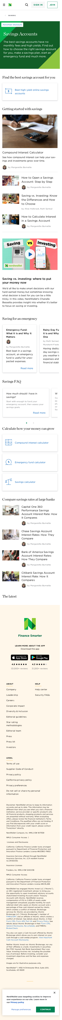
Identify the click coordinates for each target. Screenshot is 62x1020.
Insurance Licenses (14, 865)
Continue (45, 1009)
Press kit (10, 741)
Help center (41, 689)
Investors (11, 747)
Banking (12, 15)
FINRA (9, 916)
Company (11, 689)
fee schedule (29, 926)
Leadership (12, 695)
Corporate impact (15, 706)
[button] (30, 254)
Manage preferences (21, 1009)
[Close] (54, 992)
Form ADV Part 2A (24, 921)
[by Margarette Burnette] (4, 167)
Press (9, 736)
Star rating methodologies (14, 724)
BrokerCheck (12, 928)
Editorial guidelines (16, 717)
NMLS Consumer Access (16, 837)
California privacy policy (19, 780)
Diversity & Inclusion (17, 711)
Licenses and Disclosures (17, 842)
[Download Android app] (39, 658)
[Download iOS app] (19, 658)
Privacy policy (13, 774)
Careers (10, 700)
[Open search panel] (26, 5)
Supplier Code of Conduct (19, 769)
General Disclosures (14, 926)
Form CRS (10, 921)
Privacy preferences (16, 785)
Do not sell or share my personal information (23, 792)
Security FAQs (42, 695)
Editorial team (13, 731)
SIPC (15, 916)
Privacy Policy (43, 921)
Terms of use (12, 763)
